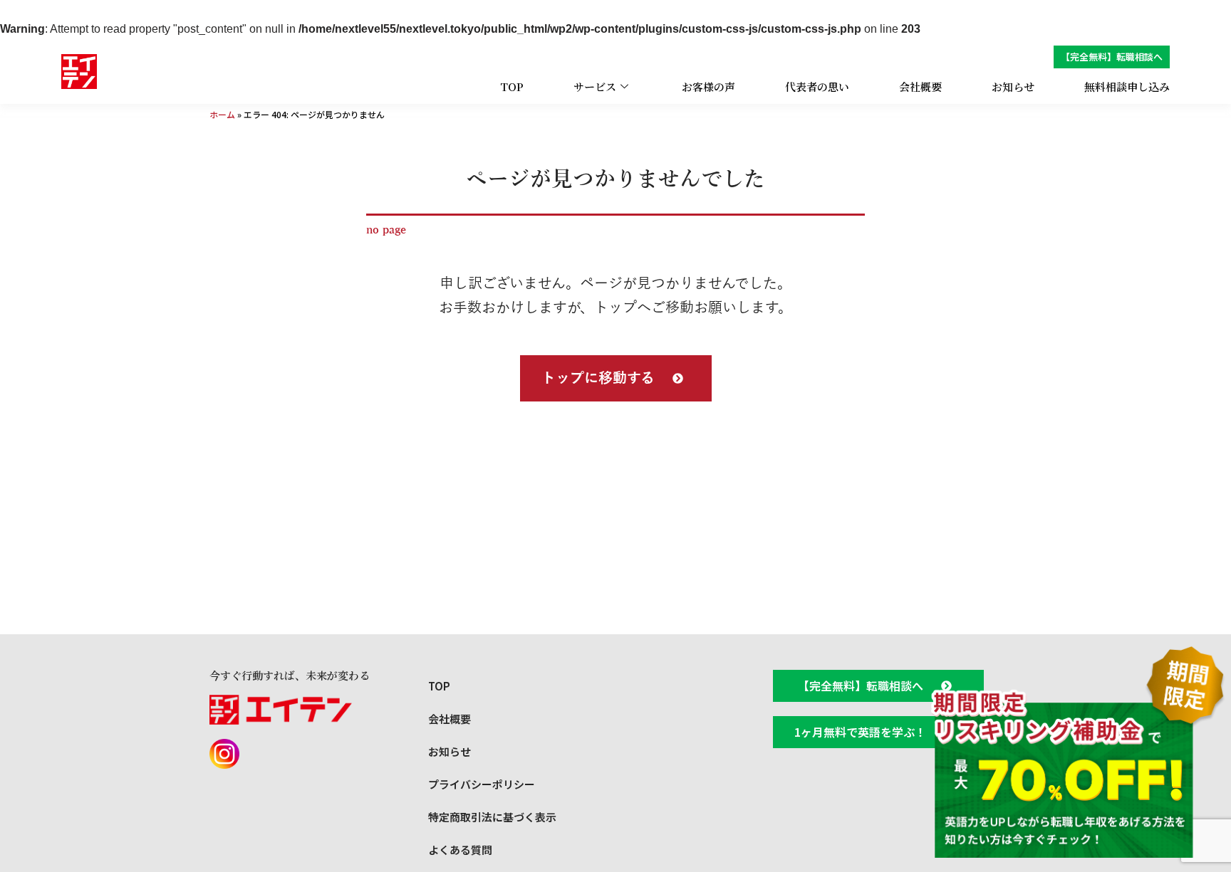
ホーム (222, 114)
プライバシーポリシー (481, 784)
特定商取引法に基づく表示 (492, 816)
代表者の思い (817, 86)
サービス (594, 86)
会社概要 (920, 86)
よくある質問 (460, 849)
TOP (512, 86)
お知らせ (1013, 86)
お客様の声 (708, 86)
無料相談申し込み (1127, 86)
